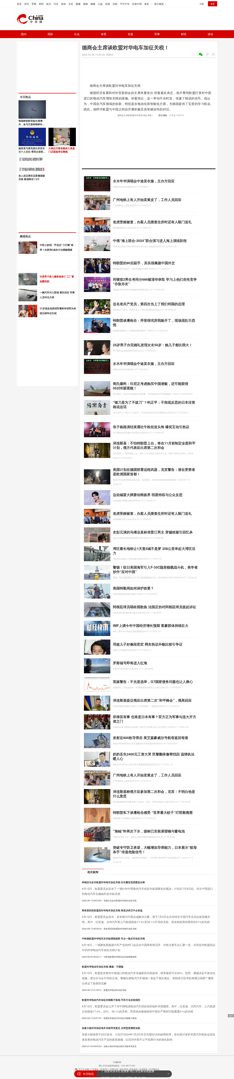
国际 (50, 34)
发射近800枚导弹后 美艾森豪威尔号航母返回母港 (150, 737)
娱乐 (48, 3)
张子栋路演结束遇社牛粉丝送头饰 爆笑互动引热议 (151, 426)
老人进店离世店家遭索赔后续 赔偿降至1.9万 (32, 177)
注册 (202, 3)
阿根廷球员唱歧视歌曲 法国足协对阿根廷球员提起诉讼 (154, 606)
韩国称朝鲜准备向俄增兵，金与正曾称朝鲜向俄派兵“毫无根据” (32, 124)
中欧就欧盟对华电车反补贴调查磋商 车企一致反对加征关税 (113, 938)
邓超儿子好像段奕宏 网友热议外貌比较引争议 (147, 644)
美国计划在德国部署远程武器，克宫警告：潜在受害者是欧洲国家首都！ (154, 471)
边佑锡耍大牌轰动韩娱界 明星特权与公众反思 (147, 494)
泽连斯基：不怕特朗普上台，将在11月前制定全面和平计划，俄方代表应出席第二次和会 (154, 445)
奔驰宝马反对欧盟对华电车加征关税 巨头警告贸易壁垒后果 (113, 882)
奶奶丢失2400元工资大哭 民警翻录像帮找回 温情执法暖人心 (153, 756)
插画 (85, 3)
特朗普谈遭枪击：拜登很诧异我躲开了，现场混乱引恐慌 (154, 322)
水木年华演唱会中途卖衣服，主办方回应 (144, 180)
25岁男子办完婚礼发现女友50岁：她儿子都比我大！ (152, 344)
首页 (19, 3)
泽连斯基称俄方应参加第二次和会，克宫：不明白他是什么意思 (154, 793)
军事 (34, 3)
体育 (103, 34)
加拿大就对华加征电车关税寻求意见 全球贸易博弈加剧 (111, 1028)
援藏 (78, 3)
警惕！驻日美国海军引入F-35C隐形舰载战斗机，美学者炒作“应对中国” (155, 569)
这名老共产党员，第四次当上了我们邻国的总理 (149, 303)
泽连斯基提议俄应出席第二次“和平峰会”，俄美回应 (152, 700)
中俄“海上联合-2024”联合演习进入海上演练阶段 (150, 240)
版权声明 (124, 1069)
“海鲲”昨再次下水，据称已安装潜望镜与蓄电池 (149, 830)
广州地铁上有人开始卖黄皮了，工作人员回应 (147, 199)
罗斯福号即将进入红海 (130, 662)
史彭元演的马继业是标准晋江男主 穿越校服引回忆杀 (153, 531)
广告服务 (94, 1069)
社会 (77, 34)
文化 (70, 3)
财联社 (109, 54)
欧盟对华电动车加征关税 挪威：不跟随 (102, 966)
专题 (130, 34)
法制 (115, 3)
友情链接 (143, 1069)
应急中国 (137, 3)
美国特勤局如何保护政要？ (133, 588)
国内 (23, 34)
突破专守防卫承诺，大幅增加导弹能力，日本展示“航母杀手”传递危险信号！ (155, 849)
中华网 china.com (31, 19)
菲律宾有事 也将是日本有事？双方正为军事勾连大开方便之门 (154, 719)
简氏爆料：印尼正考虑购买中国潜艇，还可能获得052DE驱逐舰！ (150, 385)
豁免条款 (134, 1069)
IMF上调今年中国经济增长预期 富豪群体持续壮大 (150, 625)
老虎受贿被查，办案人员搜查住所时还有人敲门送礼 (152, 221)
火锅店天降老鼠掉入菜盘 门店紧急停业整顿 (61, 149)
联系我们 (104, 1069)
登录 (213, 3)
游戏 (63, 3)
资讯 (26, 3)
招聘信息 (114, 1069)
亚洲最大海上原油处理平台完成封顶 (123, 1074)
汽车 (56, 3)
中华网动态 (154, 1069)
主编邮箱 (117, 1061)
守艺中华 (125, 3)
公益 (100, 3)
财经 (41, 3)
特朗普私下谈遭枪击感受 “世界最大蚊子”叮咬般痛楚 (153, 812)
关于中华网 (84, 1069)
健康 (92, 3)
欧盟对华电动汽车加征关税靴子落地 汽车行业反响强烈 (111, 999)
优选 (107, 3)
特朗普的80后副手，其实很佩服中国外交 (144, 262)
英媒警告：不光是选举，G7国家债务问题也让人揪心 (153, 681)
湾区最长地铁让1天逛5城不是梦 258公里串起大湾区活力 (154, 550)
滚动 (210, 34)
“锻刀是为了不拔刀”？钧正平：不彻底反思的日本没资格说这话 (154, 404)
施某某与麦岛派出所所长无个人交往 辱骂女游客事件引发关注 (32, 151)
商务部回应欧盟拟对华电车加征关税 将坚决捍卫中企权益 (112, 910)
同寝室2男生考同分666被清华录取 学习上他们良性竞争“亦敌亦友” (155, 281)
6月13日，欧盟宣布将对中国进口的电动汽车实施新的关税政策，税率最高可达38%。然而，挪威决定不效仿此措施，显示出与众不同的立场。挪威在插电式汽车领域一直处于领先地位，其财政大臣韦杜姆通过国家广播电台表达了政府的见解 (148, 978)
